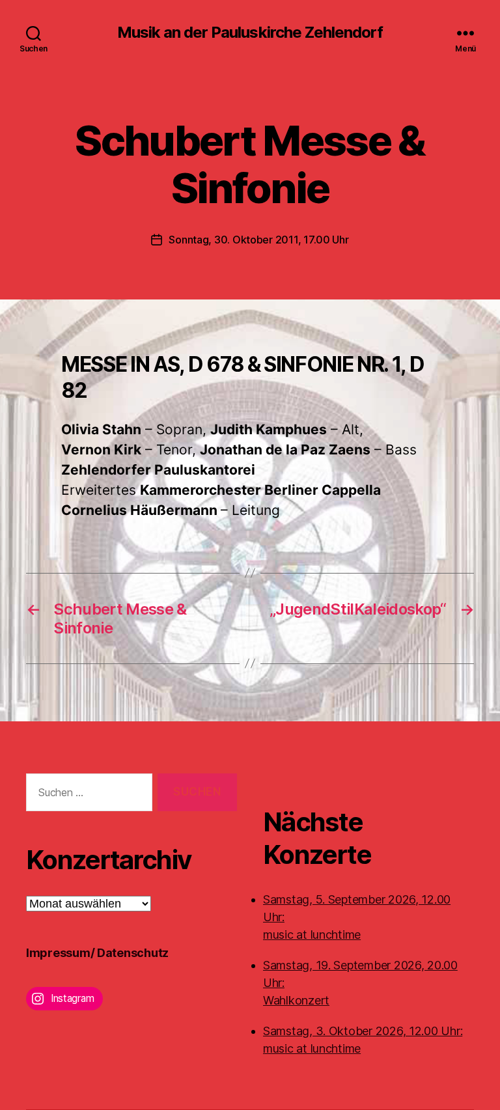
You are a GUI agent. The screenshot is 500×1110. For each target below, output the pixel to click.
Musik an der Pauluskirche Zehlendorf (249, 32)
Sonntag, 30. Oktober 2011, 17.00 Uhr (258, 239)
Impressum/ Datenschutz (97, 953)
